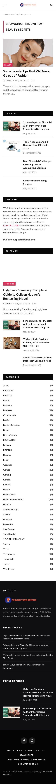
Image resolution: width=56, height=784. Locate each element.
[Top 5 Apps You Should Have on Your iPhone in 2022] (11, 146)
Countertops (9, 415)
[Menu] (5, 5)
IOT (44, 750)
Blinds (6, 400)
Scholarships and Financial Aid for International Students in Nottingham (37, 125)
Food (5, 459)
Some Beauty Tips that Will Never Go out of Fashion (27, 73)
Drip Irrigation (10, 435)
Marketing (8, 524)
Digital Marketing (11, 425)
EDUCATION (9, 440)
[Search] (51, 5)
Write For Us (14, 750)
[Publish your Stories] (28, 5)
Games (6, 469)
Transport (8, 559)
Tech (5, 549)
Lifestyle (7, 519)
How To (7, 504)
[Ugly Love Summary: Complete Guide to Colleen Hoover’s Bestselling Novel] (28, 272)
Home (5, 14)
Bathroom (8, 390)
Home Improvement (13, 499)
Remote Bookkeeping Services (35, 182)
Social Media (9, 534)
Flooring (7, 455)
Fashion (7, 445)
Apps (5, 385)
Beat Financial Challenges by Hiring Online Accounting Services (37, 164)
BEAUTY (7, 65)
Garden (7, 479)
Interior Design (10, 509)
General (7, 484)
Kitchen (7, 514)
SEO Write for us (28, 764)
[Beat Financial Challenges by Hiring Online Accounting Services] (11, 165)
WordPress (8, 569)
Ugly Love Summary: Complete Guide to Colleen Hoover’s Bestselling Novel (25, 294)
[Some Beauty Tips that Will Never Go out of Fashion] (28, 53)
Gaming (7, 474)
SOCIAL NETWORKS (13, 539)
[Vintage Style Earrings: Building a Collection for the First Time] (11, 343)
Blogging (9, 284)
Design (6, 420)
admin (9, 80)
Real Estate (8, 529)
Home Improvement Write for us (26, 759)
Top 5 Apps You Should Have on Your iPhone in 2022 (35, 145)
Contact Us (32, 750)
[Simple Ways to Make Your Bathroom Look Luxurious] (11, 361)
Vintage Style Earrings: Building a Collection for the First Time (36, 342)
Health (6, 489)
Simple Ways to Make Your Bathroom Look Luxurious (37, 359)
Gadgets (7, 464)
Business (7, 410)
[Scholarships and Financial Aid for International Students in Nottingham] (11, 126)
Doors (6, 430)
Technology (9, 554)
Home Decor (9, 494)
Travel (6, 564)
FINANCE (8, 450)
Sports (6, 544)
